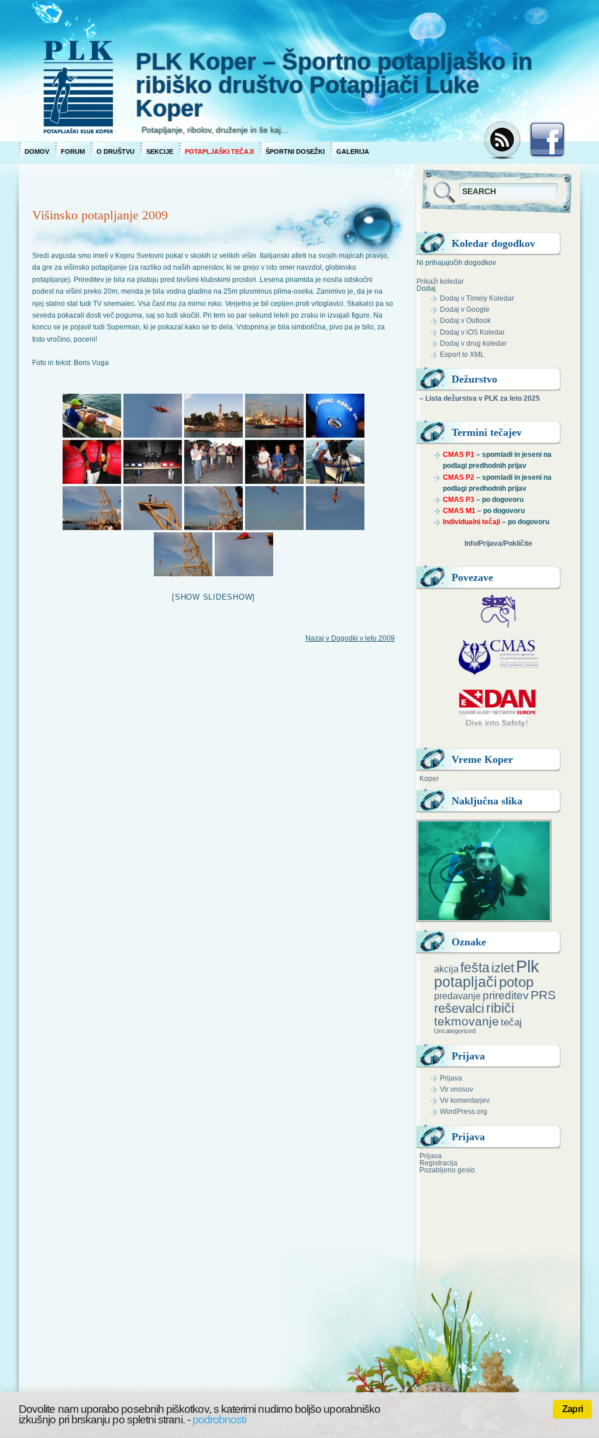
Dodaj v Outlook (465, 321)
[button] (426, 288)
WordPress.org (463, 1111)
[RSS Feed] (503, 140)
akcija (446, 969)
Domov (37, 151)
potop (516, 982)
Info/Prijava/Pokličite (498, 543)
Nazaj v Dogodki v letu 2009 (350, 638)
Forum (73, 151)
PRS (543, 995)
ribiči (500, 1008)
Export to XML (462, 354)
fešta (475, 967)
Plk (527, 966)
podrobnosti (219, 1419)
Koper (429, 779)
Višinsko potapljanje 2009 (100, 215)
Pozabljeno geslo (447, 1170)
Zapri (572, 1409)
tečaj (511, 1022)
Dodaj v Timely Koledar (477, 298)
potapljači (465, 981)
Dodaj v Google (465, 309)
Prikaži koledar (440, 281)
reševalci (459, 1008)
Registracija (438, 1163)
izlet (502, 968)
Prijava (451, 1078)
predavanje (457, 995)
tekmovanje (466, 1021)
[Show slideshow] (213, 597)
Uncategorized (455, 1030)
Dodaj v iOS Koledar (472, 332)
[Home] (247, 70)
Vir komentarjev (465, 1100)
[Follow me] (547, 143)
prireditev (506, 995)
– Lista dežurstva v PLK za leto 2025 (479, 398)
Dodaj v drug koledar (473, 343)
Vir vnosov (456, 1089)
